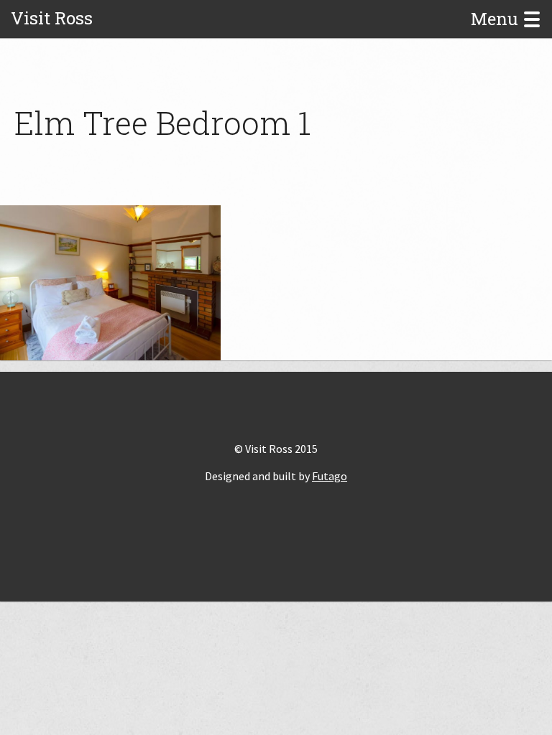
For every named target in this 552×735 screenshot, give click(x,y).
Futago (329, 476)
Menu (497, 19)
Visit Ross (52, 17)
